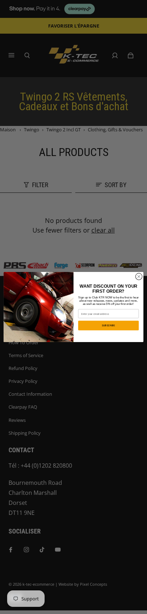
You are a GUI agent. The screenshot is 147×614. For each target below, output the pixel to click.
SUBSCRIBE (108, 325)
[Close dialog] (139, 276)
